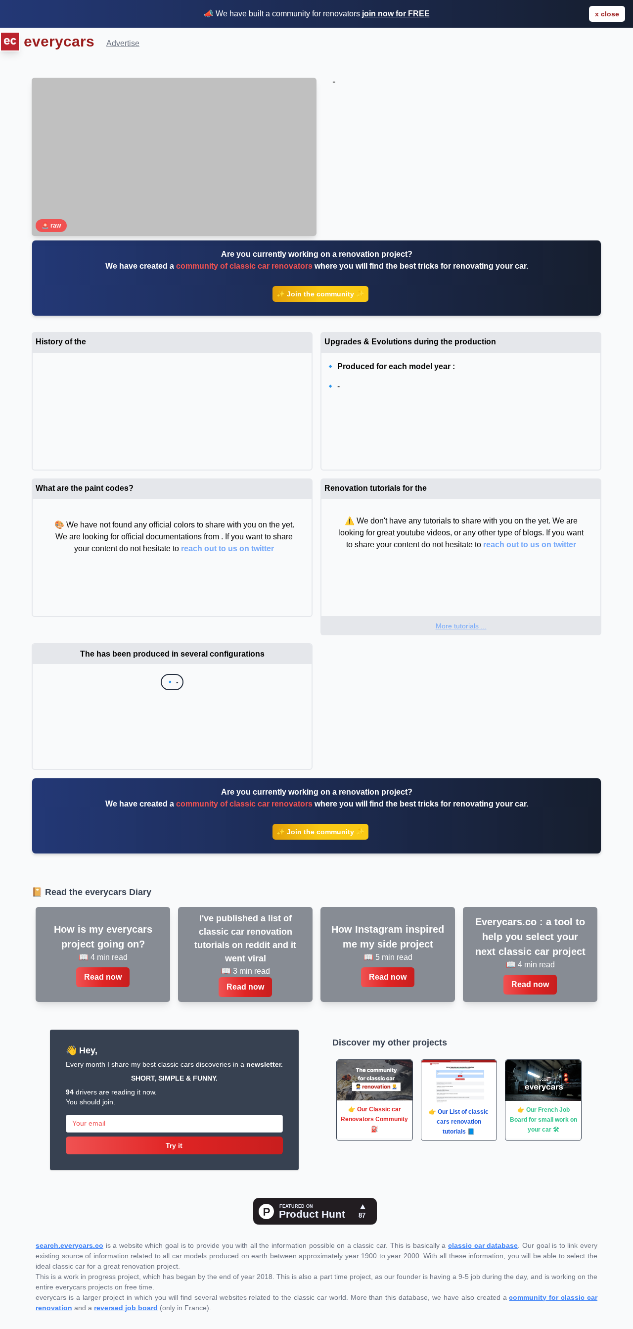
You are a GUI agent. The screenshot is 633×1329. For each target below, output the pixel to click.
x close (607, 14)
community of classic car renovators (244, 266)
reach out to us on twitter (227, 548)
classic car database (483, 1245)
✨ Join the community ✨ (320, 294)
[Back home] (10, 43)
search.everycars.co (69, 1245)
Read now (103, 977)
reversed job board (126, 1308)
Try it (174, 1145)
